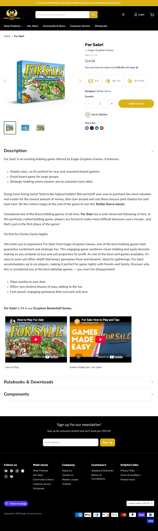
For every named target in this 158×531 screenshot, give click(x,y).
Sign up (107, 442)
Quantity (89, 96)
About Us (67, 470)
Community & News (54, 26)
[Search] (93, 14)
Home (7, 36)
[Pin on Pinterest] (102, 128)
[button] (80, 81)
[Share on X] (92, 128)
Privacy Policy (128, 470)
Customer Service (80, 26)
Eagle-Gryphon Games (101, 50)
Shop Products (12, 26)
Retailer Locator (70, 479)
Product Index (128, 479)
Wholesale (101, 26)
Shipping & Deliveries (102, 470)
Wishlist (66, 484)
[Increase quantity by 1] (112, 103)
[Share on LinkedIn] (97, 128)
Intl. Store (32, 26)
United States (139, 503)
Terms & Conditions (130, 475)
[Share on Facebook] (87, 128)
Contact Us (67, 475)
